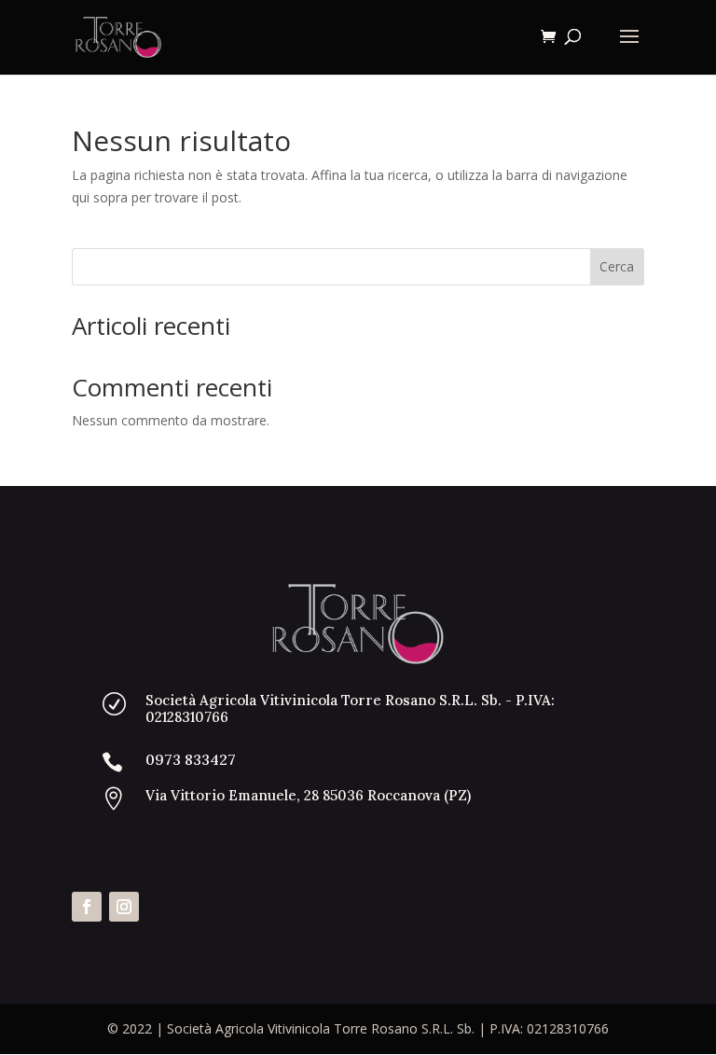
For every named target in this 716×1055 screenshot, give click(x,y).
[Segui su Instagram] (124, 907)
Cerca (616, 266)
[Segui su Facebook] (87, 907)
